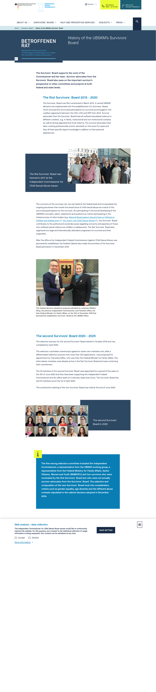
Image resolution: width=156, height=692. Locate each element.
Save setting (105, 530)
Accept (21, 538)
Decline (35, 538)
